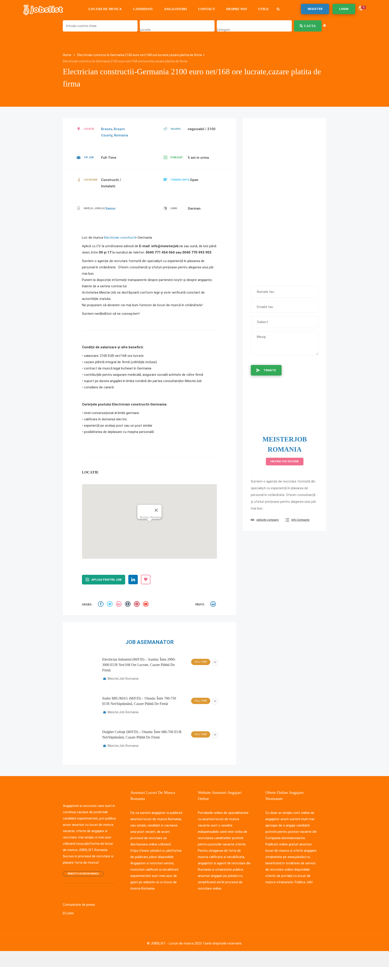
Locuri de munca (104, 9)
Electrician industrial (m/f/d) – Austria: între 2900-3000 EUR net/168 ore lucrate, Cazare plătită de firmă (139, 652)
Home (67, 55)
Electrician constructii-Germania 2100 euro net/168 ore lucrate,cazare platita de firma (131, 55)
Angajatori (174, 9)
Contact (205, 9)
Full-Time (200, 649)
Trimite (269, 364)
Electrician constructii (118, 231)
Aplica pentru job (106, 567)
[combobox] (144, 29)
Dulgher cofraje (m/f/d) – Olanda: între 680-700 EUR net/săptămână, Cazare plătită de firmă (142, 722)
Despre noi (235, 9)
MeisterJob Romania (122, 666)
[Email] (146, 592)
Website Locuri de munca (84, 861)
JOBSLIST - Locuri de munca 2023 (177, 931)
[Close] (156, 497)
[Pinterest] (137, 592)
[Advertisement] (284, 193)
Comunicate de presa (77, 892)
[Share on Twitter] (110, 592)
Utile (262, 9)
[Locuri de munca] (43, 9)
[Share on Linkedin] (119, 592)
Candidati (142, 9)
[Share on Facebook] (101, 592)
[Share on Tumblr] (128, 592)
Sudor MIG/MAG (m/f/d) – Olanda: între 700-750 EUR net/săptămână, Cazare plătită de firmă (139, 688)
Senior (111, 202)
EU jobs (68, 901)
